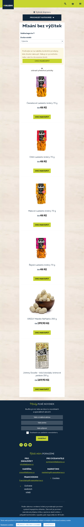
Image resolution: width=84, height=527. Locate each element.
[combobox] (42, 41)
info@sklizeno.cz (27, 464)
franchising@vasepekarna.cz (31, 480)
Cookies (56, 478)
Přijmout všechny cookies (28, 525)
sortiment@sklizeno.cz (55, 462)
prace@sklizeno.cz (27, 472)
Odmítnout (49, 525)
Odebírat (42, 438)
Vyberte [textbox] (24, 41)
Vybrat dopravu (43, 12)
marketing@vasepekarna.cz (53, 472)
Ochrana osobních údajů (28, 489)
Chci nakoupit (42, 61)
